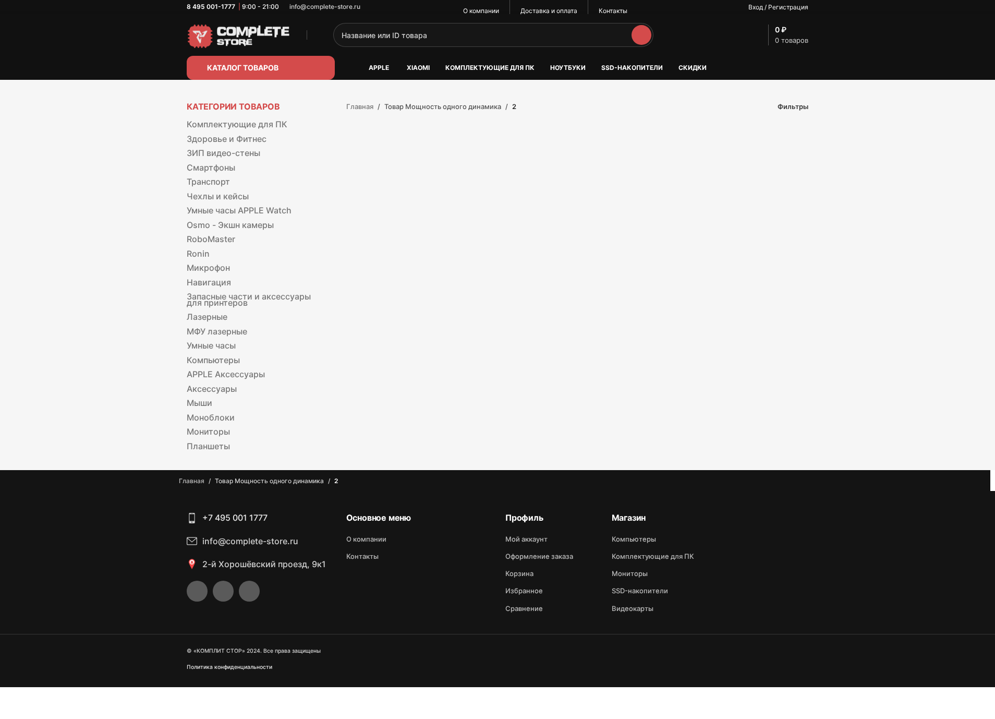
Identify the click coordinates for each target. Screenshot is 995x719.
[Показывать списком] (733, 107)
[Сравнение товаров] (731, 35)
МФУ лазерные (217, 331)
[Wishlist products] (707, 35)
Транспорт (208, 181)
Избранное (524, 590)
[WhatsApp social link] (374, 7)
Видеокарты (632, 608)
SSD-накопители (640, 590)
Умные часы (211, 345)
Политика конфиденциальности (229, 667)
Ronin (198, 253)
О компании (366, 539)
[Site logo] (239, 34)
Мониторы (208, 431)
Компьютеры (213, 360)
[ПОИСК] (641, 35)
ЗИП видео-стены (223, 153)
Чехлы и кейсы (218, 196)
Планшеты (208, 446)
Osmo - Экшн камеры (230, 225)
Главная (359, 106)
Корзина (519, 573)
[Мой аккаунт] (683, 35)
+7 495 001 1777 (235, 517)
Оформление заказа (539, 556)
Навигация (209, 282)
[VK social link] (387, 7)
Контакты (362, 556)
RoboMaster (211, 239)
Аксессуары (212, 389)
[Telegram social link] (399, 7)
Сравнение (524, 608)
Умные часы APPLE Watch (239, 210)
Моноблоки (211, 417)
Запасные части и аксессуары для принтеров (249, 299)
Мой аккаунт (526, 539)
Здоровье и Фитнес (226, 139)
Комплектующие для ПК (237, 124)
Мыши (199, 403)
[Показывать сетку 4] (749, 107)
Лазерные (207, 316)
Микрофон (208, 267)
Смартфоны (211, 167)
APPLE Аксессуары (226, 374)
